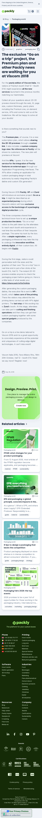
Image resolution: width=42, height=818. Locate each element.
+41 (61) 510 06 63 (10, 651)
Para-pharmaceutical (29, 678)
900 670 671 (8, 649)
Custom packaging (28, 640)
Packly (15, 248)
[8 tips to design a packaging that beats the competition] (21, 530)
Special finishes (27, 651)
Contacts (25, 708)
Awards (24, 710)
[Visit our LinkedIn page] (8, 734)
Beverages (26, 670)
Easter (24, 695)
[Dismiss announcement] (39, 4)
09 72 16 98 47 (9, 643)
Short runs (25, 646)
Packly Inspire (6, 713)
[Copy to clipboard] (38, 49)
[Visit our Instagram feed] (21, 734)
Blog (7, 19)
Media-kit (5, 724)
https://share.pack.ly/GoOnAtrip (16, 283)
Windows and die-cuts (29, 657)
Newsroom (5, 708)
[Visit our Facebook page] (14, 734)
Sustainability (26, 716)
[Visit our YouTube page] (27, 734)
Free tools (5, 722)
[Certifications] (21, 764)
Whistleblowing (28, 789)
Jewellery (25, 689)
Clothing (25, 686)
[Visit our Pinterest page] (34, 734)
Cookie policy (14, 782)
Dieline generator (8, 670)
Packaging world (9, 450)
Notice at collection (11, 815)
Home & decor (27, 681)
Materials (25, 649)
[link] (18, 19)
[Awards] (21, 749)
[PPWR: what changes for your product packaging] (21, 438)
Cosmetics (25, 673)
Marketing (25, 675)
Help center (6, 710)
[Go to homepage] (8, 11)
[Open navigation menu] (37, 11)
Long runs (25, 643)
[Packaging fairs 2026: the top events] (21, 576)
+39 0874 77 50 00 (11, 640)
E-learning (5, 719)
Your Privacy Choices (18, 811)
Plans (4, 675)
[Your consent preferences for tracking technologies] (4, 814)
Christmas (25, 692)
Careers (24, 719)
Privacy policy (27, 782)
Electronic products (28, 684)
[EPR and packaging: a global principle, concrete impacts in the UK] (21, 484)
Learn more (23, 5)
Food (24, 667)
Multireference (27, 654)
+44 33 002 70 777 (11, 637)
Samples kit (6, 716)
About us (25, 705)
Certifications (26, 713)
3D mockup (6, 673)
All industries (26, 698)
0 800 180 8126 (9, 646)
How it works (26, 637)
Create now (21, 406)
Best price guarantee (29, 660)
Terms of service (14, 789)
